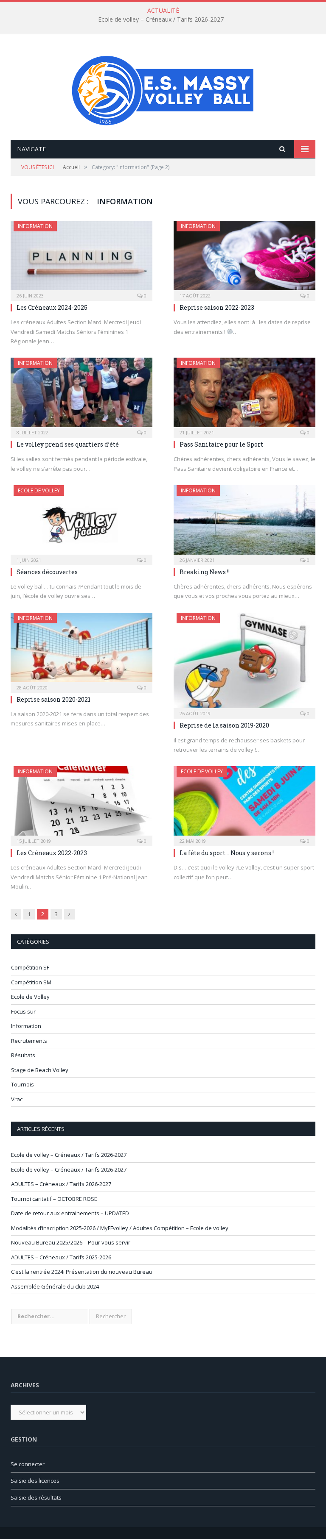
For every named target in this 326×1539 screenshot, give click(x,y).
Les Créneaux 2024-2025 (52, 307)
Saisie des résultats (36, 1497)
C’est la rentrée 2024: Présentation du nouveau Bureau (81, 1271)
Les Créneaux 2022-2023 (52, 853)
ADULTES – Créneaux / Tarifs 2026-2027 (61, 1184)
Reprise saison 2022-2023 (217, 307)
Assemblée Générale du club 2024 (55, 1286)
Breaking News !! (205, 572)
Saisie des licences (35, 1480)
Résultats (23, 1055)
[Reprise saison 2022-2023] (244, 258)
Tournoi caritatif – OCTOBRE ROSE (54, 1199)
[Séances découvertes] (81, 522)
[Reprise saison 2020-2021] (81, 650)
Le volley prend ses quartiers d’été (68, 444)
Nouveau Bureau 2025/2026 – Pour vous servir (70, 1242)
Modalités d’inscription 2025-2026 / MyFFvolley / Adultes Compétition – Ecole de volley (119, 1228)
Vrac (16, 1099)
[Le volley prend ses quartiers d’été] (81, 395)
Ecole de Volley (39, 490)
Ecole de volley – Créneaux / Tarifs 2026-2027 (161, 19)
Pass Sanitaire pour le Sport (221, 444)
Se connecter (28, 1464)
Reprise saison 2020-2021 (53, 699)
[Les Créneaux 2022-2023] (81, 803)
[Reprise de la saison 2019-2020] (244, 663)
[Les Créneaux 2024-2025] (81, 258)
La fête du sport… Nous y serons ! (227, 853)
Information (35, 226)
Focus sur (23, 1011)
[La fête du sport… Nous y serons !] (244, 803)
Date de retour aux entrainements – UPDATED (70, 1213)
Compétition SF (30, 967)
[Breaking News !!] (244, 522)
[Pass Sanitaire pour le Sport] (244, 395)
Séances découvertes (47, 572)
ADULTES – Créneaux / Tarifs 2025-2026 (61, 1257)
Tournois (22, 1084)
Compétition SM (31, 982)
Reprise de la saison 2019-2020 (224, 725)
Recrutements (29, 1041)
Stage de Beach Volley (39, 1070)
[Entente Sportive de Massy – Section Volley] (163, 88)
